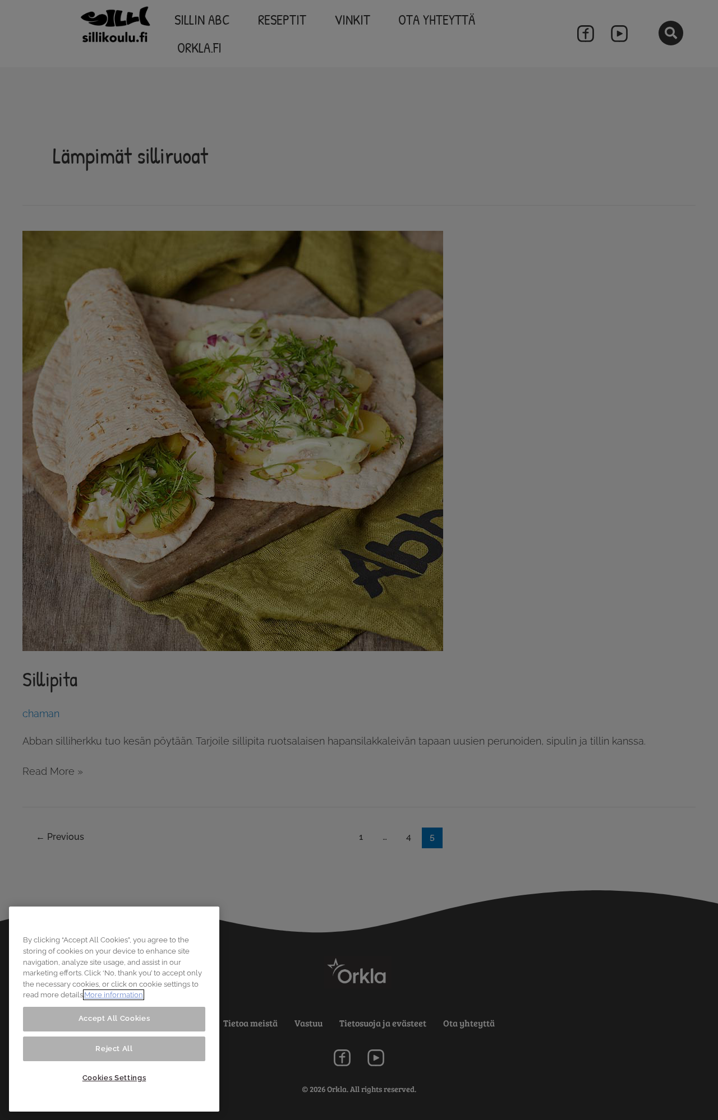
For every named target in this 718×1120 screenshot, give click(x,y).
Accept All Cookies (114, 1018)
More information (113, 995)
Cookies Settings (114, 1077)
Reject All (114, 1048)
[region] (114, 1009)
